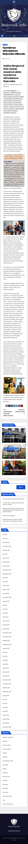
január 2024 (6, 593)
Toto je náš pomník (8, 804)
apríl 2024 (5, 581)
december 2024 (7, 570)
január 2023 (6, 628)
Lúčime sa (5, 772)
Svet (10, 433)
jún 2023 (5, 609)
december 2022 (7, 632)
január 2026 (6, 542)
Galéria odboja (7, 749)
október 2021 (6, 687)
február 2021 (6, 719)
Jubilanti (5, 757)
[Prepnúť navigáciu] (14, 36)
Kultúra (5, 768)
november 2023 (7, 597)
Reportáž (5, 788)
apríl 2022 (5, 664)
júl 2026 (5, 534)
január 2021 (6, 723)
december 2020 (7, 727)
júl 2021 (5, 699)
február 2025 (6, 562)
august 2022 (6, 648)
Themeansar (14, 840)
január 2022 (6, 676)
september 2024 (7, 573)
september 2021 (7, 691)
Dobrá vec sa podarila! (13, 470)
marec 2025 (6, 558)
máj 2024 (5, 577)
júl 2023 (5, 605)
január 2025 (6, 566)
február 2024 (6, 589)
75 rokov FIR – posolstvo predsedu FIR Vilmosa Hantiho (14, 438)
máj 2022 (5, 660)
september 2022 (7, 644)
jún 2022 (5, 656)
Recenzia (5, 784)
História (5, 753)
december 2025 (7, 546)
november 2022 (7, 636)
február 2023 (6, 625)
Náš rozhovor (6, 776)
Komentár (5, 764)
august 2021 (6, 695)
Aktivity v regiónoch (8, 448)
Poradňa (5, 780)
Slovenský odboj (7, 796)
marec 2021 (6, 715)
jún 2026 (5, 538)
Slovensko (5, 792)
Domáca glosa (7, 745)
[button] (25, 36)
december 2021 (7, 680)
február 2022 (6, 672)
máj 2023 (5, 613)
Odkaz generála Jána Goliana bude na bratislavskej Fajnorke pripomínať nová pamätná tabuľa (13, 510)
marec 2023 (6, 621)
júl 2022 (5, 652)
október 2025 (6, 550)
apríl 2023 (5, 617)
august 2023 (6, 601)
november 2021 (7, 683)
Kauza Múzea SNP (8, 761)
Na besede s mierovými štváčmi (20, 410)
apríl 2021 (5, 711)
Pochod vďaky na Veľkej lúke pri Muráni (13, 499)
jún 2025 (5, 554)
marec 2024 (6, 585)
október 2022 (6, 640)
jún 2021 (5, 703)
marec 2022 (6, 668)
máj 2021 (5, 707)
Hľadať (4, 482)
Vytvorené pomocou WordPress (10, 838)
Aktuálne (5, 44)
